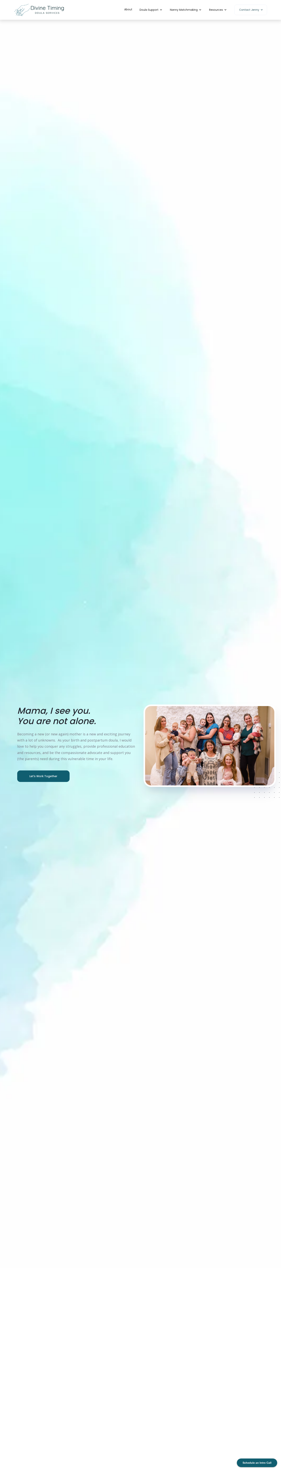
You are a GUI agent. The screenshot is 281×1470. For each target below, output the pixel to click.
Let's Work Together (43, 776)
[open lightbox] (209, 745)
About (128, 9)
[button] (151, 10)
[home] (39, 10)
